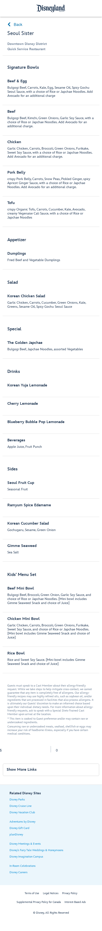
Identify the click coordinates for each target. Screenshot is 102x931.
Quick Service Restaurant (26, 49)
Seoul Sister (20, 33)
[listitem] (51, 143)
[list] (51, 366)
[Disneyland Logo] (51, 8)
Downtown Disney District (27, 44)
